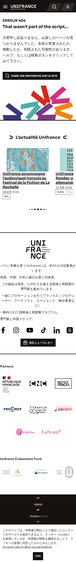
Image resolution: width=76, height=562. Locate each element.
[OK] (38, 556)
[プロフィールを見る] (67, 7)
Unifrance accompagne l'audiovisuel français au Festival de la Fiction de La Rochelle (26, 180)
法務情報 (38, 504)
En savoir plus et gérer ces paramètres (27, 547)
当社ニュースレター (41, 342)
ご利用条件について (38, 516)
